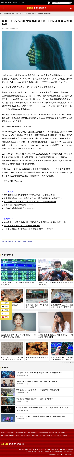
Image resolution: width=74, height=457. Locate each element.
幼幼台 (28, 435)
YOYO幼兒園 (57, 435)
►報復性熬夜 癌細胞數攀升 (14, 205)
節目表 (3, 432)
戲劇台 (23, 435)
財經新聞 (7, 13)
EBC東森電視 (6, 2)
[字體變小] (5, 311)
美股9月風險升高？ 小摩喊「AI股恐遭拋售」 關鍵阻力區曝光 (62, 358)
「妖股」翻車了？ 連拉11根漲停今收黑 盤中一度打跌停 (28, 229)
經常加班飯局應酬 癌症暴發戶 (37, 358)
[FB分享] (5, 304)
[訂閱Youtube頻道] (5, 318)
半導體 (30, 241)
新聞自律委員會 (21, 432)
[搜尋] (70, 9)
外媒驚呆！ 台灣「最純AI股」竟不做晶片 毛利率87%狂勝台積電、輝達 (35, 222)
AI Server (18, 241)
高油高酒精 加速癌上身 (10, 305)
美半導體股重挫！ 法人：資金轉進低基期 (22, 226)
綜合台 (17, 435)
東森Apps (16, 2)
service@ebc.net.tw (68, 451)
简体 (23, 2)
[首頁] (37, 8)
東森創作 (65, 435)
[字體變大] (5, 307)
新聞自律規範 (32, 432)
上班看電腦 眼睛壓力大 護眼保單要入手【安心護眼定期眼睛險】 (55, 336)
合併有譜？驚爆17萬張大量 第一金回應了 (37, 306)
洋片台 (39, 435)
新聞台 (12, 435)
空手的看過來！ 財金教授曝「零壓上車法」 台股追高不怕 (29, 195)
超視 (44, 435)
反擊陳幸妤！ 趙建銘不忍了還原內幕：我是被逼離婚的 (55, 284)
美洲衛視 (49, 435)
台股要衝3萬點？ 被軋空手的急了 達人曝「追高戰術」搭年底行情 (33, 198)
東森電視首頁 (4, 435)
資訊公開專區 (60, 432)
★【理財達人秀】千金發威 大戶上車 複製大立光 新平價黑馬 (27, 87)
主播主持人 (10, 432)
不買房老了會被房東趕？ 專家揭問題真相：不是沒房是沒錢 (30, 202)
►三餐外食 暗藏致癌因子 (13, 208)
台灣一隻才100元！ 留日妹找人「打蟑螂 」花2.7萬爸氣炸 (12, 358)
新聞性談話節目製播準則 (46, 432)
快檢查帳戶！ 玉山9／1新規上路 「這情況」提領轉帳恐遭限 (62, 306)
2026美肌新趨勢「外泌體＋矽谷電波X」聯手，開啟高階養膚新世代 (18, 336)
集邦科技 (10, 241)
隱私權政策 (70, 449)
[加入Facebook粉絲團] (5, 314)
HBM (24, 241)
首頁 (1, 13)
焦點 (13, 13)
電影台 (34, 435)
